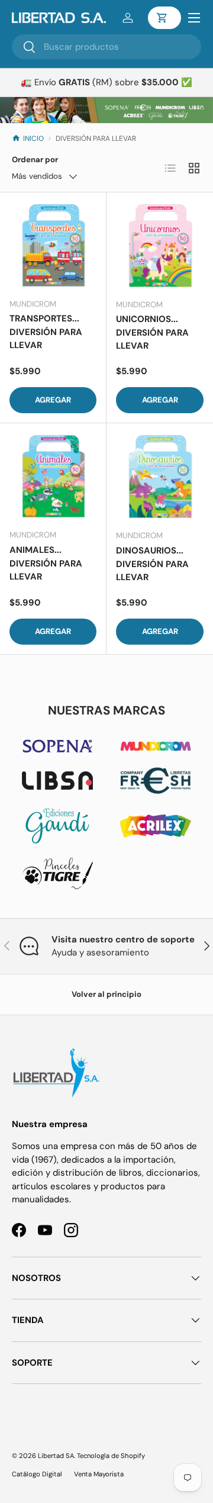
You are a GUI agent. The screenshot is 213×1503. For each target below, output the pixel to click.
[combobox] (106, 46)
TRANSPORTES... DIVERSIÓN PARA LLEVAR (45, 332)
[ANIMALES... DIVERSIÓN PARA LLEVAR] (52, 476)
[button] (164, 18)
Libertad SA (56, 1455)
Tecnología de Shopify (111, 1455)
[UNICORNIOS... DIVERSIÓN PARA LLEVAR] (160, 245)
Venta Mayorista (99, 1474)
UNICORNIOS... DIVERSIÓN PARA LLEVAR (152, 332)
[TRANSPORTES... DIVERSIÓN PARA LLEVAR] (52, 245)
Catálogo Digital (37, 1474)
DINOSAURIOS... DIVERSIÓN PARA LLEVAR (152, 564)
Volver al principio (106, 994)
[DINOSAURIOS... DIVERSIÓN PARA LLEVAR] (160, 476)
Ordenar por (35, 160)
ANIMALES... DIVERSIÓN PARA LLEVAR (45, 563)
